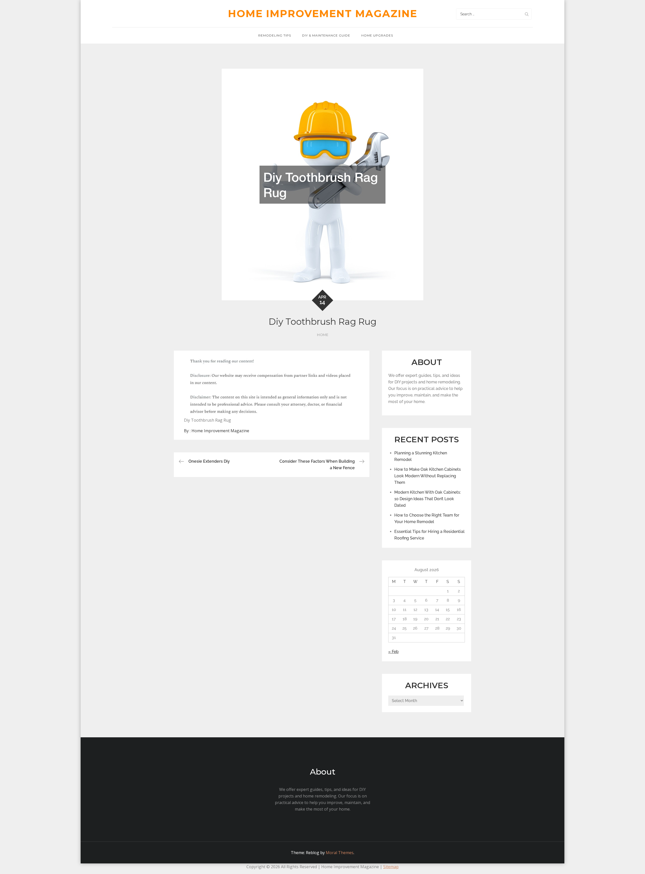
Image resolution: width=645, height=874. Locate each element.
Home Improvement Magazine (322, 13)
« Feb (393, 651)
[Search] (527, 14)
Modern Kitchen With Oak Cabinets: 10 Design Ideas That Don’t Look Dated (427, 499)
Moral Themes (339, 852)
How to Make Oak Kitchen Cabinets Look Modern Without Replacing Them (427, 476)
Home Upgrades (377, 35)
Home (322, 335)
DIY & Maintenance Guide (326, 35)
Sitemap (391, 866)
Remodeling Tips (274, 35)
